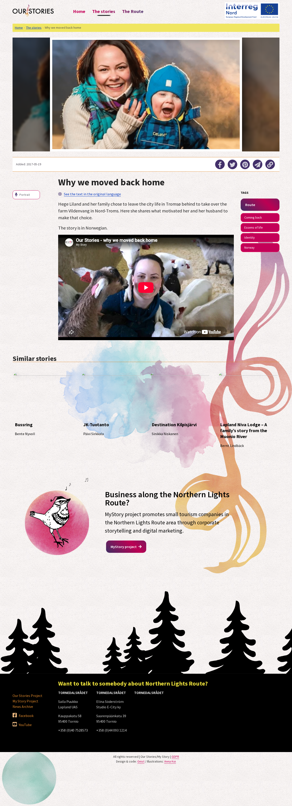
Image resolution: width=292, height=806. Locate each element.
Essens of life (253, 227)
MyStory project (124, 546)
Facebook (26, 715)
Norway (249, 247)
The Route (132, 11)
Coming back (253, 217)
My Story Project (25, 701)
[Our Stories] (33, 10)
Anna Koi (170, 761)
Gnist (140, 761)
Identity (249, 237)
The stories (103, 11)
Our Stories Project (27, 695)
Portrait (24, 195)
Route (250, 204)
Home (79, 11)
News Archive (23, 706)
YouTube (25, 724)
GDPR (175, 757)
